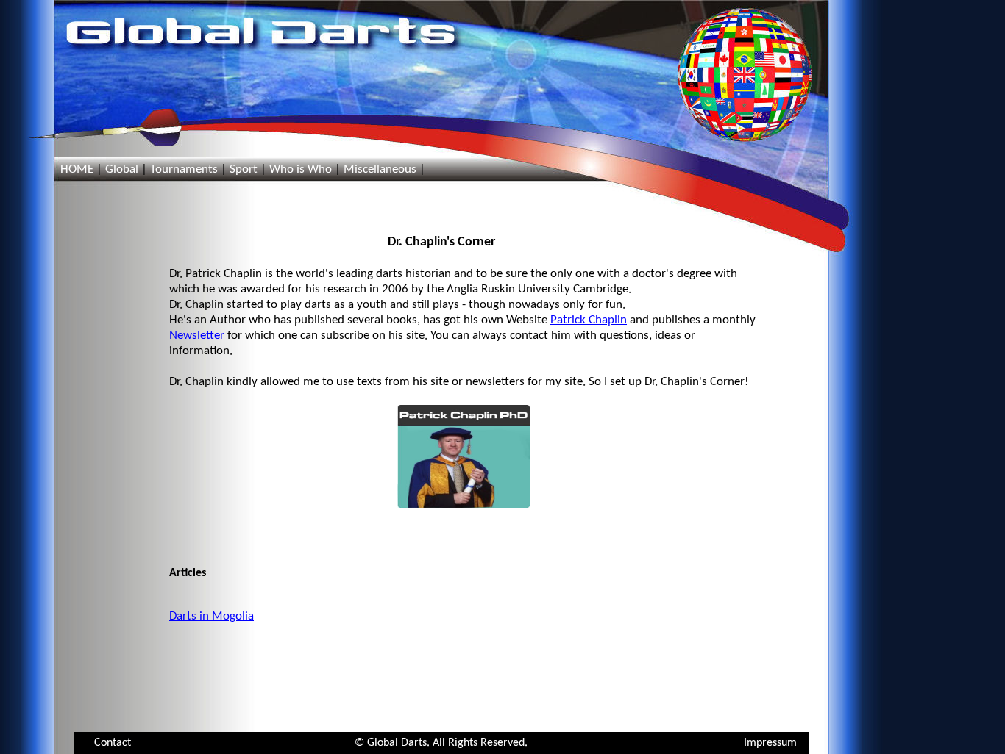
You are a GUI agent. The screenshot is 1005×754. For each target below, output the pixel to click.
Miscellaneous (380, 169)
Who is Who (300, 169)
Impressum (770, 743)
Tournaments (184, 169)
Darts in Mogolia (211, 616)
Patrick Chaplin (588, 320)
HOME (76, 169)
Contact (112, 743)
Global (121, 169)
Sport (244, 169)
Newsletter (196, 335)
